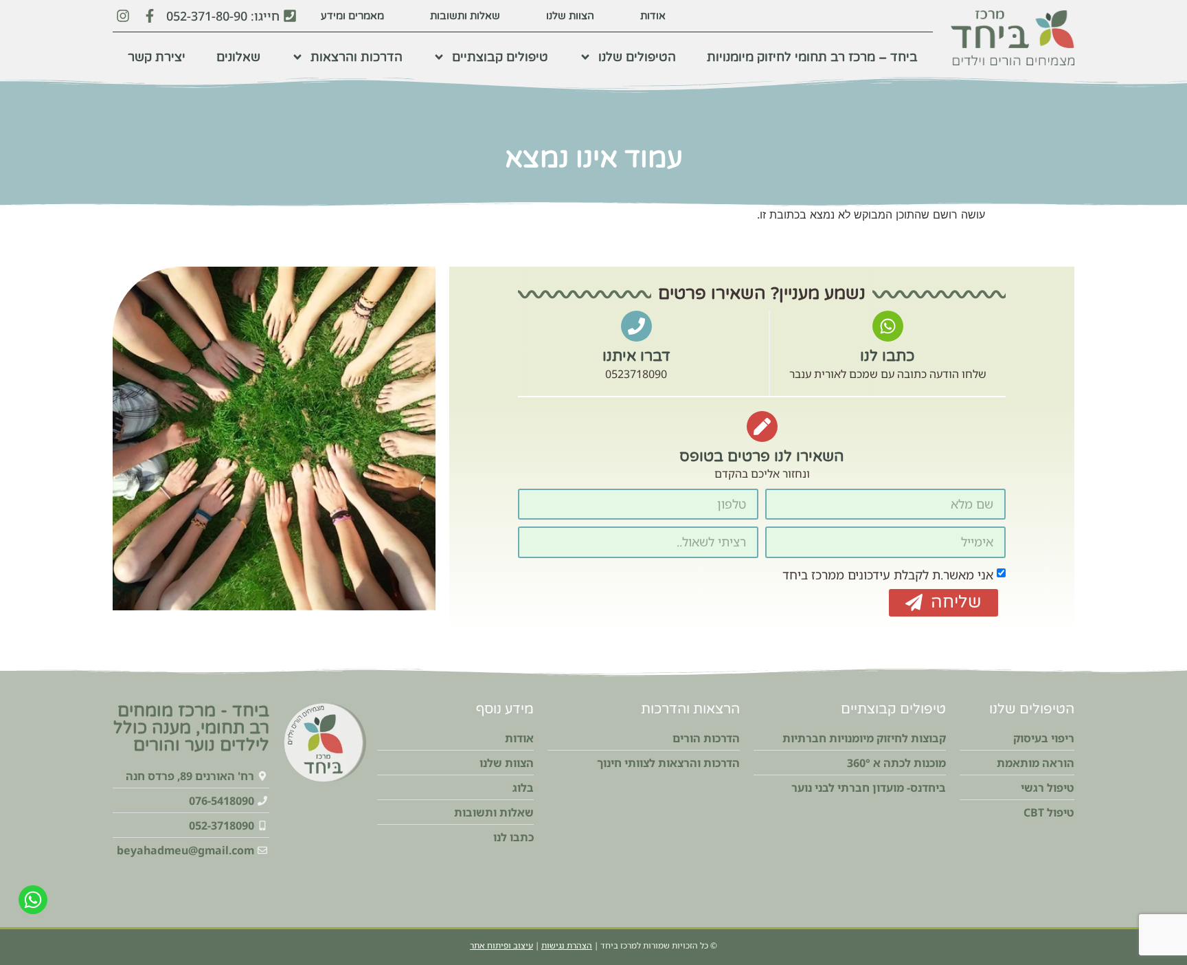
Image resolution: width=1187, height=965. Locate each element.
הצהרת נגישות (566, 945)
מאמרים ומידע (352, 16)
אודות (653, 16)
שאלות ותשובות (465, 16)
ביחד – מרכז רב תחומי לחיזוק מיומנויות (812, 57)
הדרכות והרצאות (356, 57)
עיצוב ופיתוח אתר (501, 945)
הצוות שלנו (570, 16)
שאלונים (238, 57)
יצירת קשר (156, 57)
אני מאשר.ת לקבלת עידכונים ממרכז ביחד (887, 574)
